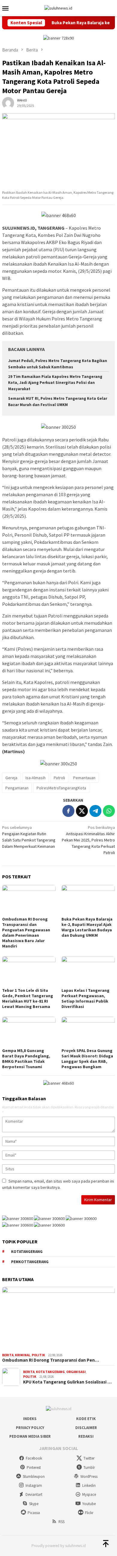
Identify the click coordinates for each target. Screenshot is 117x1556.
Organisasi (76, 1372)
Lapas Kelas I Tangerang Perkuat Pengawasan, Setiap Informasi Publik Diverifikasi (86, 998)
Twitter (88, 1458)
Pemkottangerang (30, 1261)
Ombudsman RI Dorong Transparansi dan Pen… (50, 1360)
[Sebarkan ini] (68, 811)
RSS (61, 1521)
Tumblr (89, 1467)
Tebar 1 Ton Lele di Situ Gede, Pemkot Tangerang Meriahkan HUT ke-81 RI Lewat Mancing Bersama (27, 998)
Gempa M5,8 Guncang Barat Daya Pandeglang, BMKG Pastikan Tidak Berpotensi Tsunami (26, 1058)
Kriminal (22, 1355)
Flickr (89, 1512)
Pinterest (34, 1467)
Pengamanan (16, 788)
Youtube (89, 1503)
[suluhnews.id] (58, 7)
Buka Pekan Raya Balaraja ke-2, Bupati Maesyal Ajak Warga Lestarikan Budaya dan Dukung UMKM (87, 927)
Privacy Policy (30, 1427)
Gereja (11, 777)
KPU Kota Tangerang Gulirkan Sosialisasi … (67, 1382)
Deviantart (34, 1494)
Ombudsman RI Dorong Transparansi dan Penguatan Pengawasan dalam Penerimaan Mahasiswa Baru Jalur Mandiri (26, 932)
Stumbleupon (34, 1476)
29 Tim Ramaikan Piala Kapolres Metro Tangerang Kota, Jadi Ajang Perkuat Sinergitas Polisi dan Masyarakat (55, 383)
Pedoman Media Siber (30, 1436)
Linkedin (89, 1485)
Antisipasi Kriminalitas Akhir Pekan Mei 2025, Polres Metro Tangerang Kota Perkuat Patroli (88, 840)
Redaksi (86, 1436)
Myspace (89, 1494)
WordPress (89, 1476)
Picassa (34, 1512)
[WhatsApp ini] (109, 811)
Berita (8, 1355)
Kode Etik (86, 1418)
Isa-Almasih (36, 777)
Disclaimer (86, 1427)
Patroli (59, 777)
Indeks (30, 1418)
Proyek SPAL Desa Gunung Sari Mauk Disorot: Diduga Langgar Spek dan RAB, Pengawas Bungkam (87, 1058)
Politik (38, 1355)
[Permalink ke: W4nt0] (8, 102)
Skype (33, 1503)
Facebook (34, 1458)
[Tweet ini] (82, 811)
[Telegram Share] (95, 811)
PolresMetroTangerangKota (61, 788)
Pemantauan (84, 777)
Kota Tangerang (50, 1372)
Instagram (34, 1485)
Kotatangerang (27, 1251)
